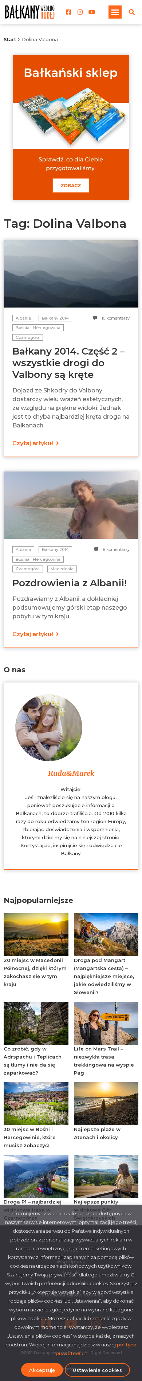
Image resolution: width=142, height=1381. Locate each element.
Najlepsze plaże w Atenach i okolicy (97, 1133)
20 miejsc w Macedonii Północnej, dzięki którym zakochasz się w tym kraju (35, 972)
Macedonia (62, 568)
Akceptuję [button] (42, 1370)
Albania (23, 318)
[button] (115, 12)
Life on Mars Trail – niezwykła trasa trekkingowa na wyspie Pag (104, 1061)
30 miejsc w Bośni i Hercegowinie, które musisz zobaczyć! (30, 1137)
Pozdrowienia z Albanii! (69, 583)
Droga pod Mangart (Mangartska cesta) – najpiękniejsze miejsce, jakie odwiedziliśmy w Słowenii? (104, 976)
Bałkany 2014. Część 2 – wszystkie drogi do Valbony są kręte (68, 362)
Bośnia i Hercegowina (38, 327)
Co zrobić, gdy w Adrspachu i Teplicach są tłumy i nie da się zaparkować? (33, 1061)
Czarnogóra (28, 337)
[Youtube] (92, 12)
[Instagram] (80, 12)
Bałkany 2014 (55, 318)
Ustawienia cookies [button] (97, 1370)
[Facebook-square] (68, 12)
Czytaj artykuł (33, 443)
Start (10, 39)
